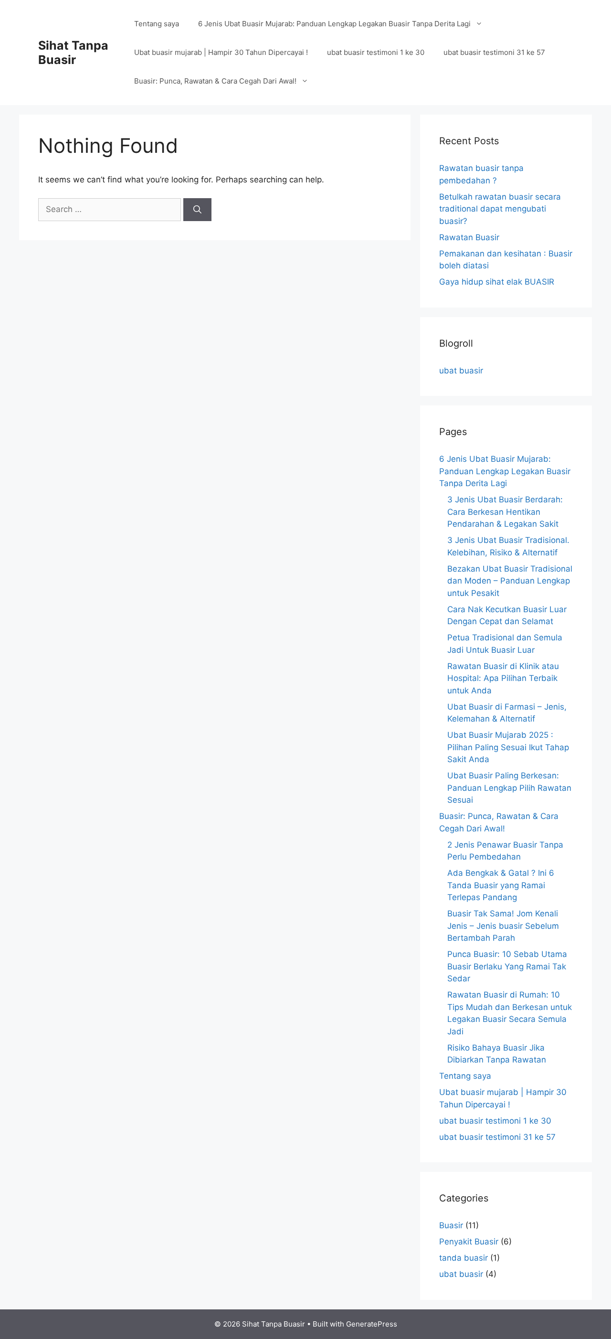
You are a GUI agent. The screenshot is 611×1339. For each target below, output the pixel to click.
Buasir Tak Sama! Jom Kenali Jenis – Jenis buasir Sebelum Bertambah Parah (503, 926)
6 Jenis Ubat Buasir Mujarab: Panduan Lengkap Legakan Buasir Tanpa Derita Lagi (334, 23)
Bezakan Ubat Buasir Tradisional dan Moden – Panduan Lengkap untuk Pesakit (509, 581)
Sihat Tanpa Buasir (73, 52)
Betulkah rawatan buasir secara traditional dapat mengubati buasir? (500, 209)
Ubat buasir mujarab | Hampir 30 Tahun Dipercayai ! (221, 52)
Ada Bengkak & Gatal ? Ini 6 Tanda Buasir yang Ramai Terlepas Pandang (500, 885)
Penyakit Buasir (468, 1241)
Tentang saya (156, 23)
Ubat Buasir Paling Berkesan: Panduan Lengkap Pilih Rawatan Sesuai (509, 788)
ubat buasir (461, 370)
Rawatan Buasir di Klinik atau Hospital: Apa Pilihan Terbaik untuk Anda (503, 678)
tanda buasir (463, 1258)
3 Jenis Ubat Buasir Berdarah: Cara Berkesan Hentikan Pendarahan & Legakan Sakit (505, 512)
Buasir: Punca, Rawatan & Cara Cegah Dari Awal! (215, 80)
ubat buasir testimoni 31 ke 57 (494, 52)
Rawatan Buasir (469, 237)
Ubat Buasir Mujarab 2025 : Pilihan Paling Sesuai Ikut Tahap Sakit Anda (508, 747)
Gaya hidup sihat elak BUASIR (496, 282)
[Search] (197, 209)
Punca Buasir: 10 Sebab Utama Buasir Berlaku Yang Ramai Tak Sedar (507, 966)
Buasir (451, 1225)
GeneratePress (371, 1323)
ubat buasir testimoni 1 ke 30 (375, 52)
